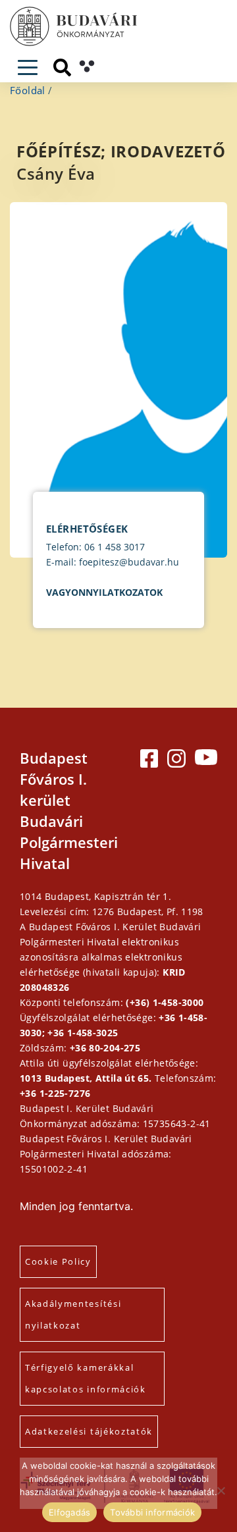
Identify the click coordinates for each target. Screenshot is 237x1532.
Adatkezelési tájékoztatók (89, 1431)
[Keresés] (62, 67)
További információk (152, 1512)
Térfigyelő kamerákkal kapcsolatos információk (85, 1378)
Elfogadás (69, 1512)
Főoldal (27, 90)
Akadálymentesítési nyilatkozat (73, 1314)
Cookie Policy (58, 1261)
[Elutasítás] (220, 1490)
